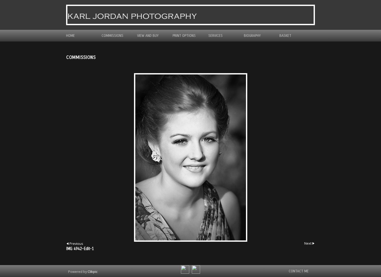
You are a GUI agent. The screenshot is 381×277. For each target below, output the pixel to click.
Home (70, 35)
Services (215, 35)
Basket (285, 35)
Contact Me (299, 271)
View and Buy (148, 35)
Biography (252, 35)
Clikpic (92, 271)
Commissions (112, 35)
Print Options (184, 35)
